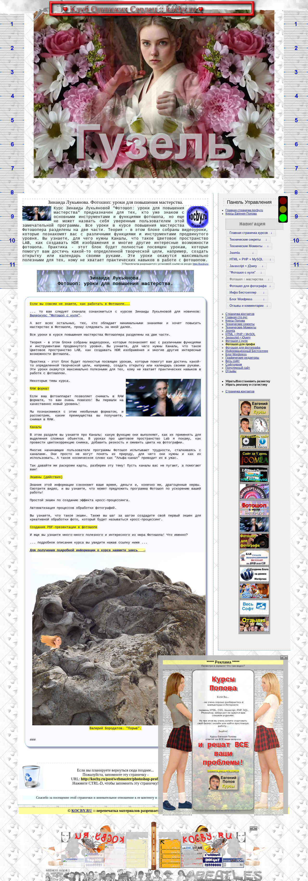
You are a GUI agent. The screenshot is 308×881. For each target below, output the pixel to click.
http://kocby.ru (200, 263)
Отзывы (230, 371)
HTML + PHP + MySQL (240, 334)
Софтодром (233, 364)
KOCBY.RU (81, 811)
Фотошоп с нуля (236, 341)
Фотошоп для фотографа (242, 347)
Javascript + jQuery (237, 337)
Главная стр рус (236, 317)
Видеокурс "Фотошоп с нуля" (55, 315)
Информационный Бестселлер (246, 351)
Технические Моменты (240, 327)
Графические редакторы (242, 357)
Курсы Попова (235, 320)
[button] (251, 233)
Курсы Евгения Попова (241, 213)
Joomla (230, 330)
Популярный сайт (237, 368)
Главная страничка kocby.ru (244, 210)
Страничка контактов (239, 314)
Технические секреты (240, 324)
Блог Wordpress (236, 354)
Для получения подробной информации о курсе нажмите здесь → (87, 550)
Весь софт (232, 361)
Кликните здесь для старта (223, 771)
